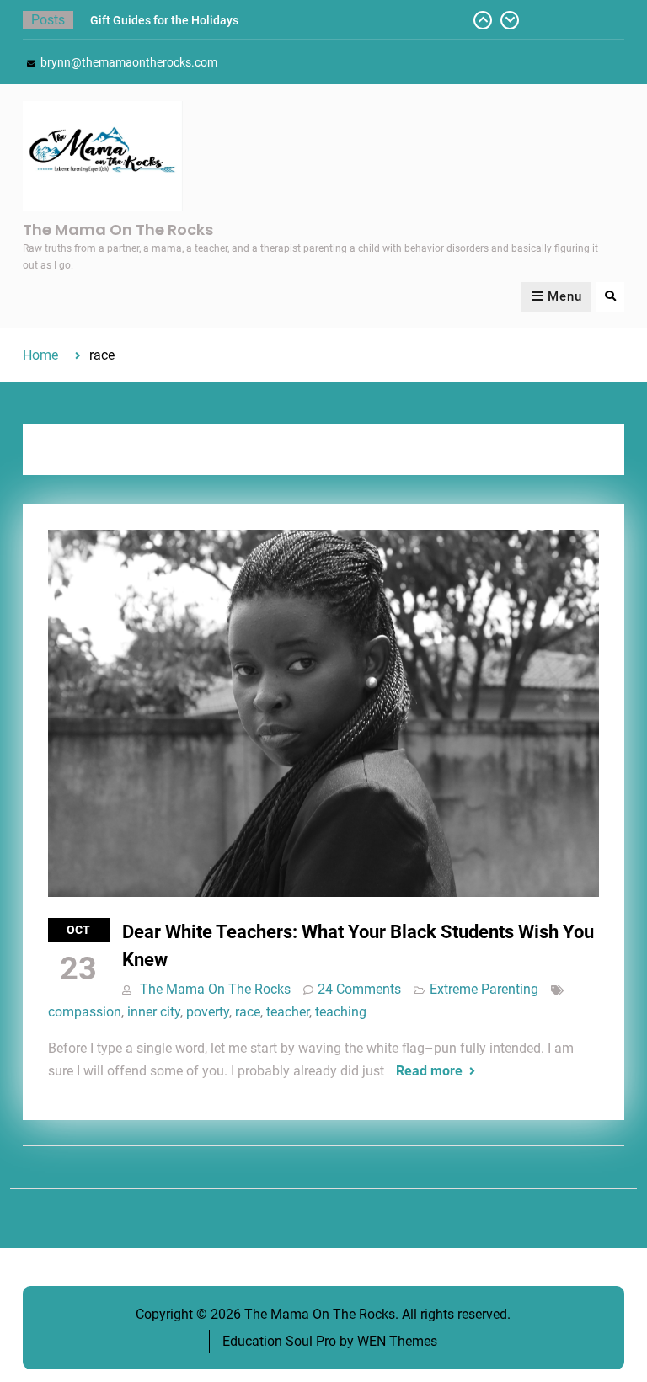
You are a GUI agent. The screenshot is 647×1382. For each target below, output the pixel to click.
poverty (207, 1012)
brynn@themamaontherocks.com (128, 62)
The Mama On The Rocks (118, 229)
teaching (340, 1012)
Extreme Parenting (484, 989)
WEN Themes (397, 1341)
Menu (565, 296)
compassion (84, 1012)
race (247, 1012)
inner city (153, 1012)
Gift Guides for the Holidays (164, 20)
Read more (429, 1071)
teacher (287, 1012)
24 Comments (359, 989)
